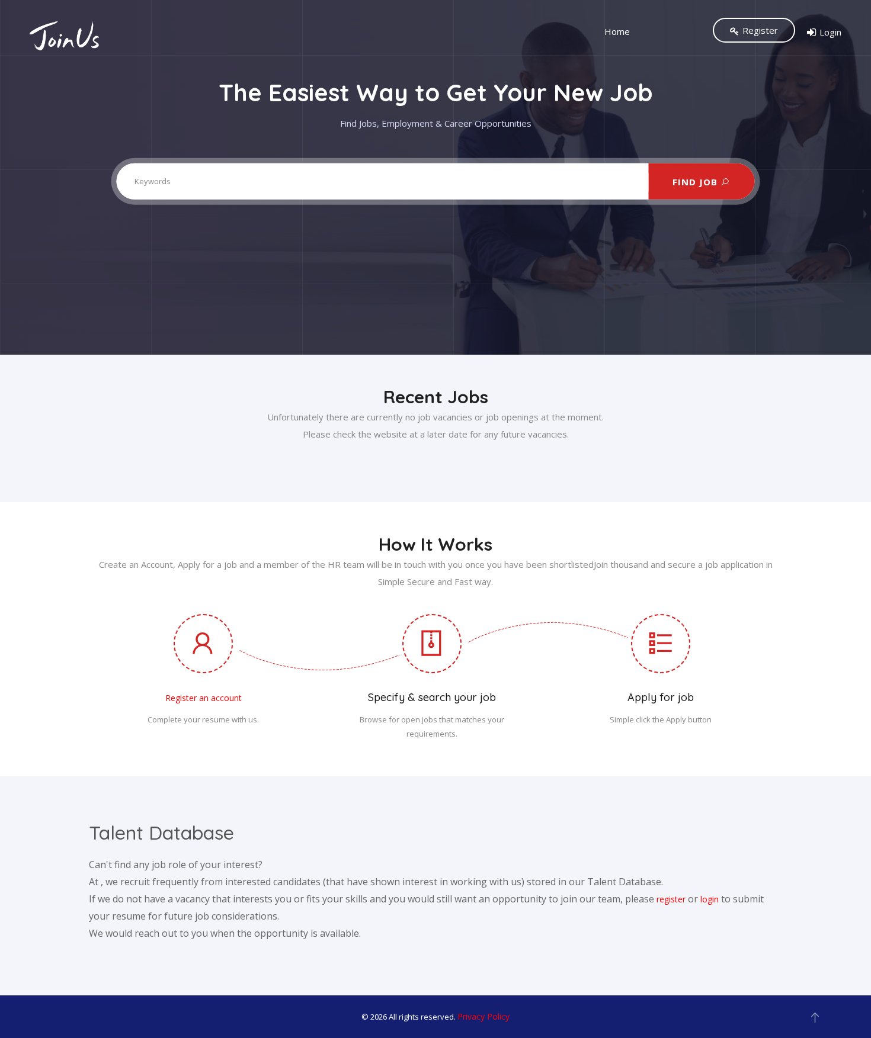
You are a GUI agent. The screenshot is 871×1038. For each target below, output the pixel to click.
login (709, 899)
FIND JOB (697, 181)
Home (617, 31)
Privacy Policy (483, 1016)
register (671, 899)
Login (830, 32)
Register (760, 30)
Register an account (203, 697)
